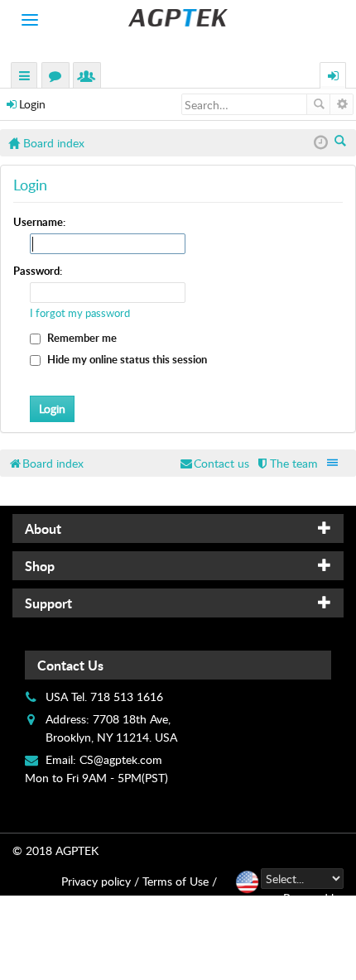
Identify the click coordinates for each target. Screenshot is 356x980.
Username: (39, 221)
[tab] (178, 528)
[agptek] (178, 18)
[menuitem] (286, 463)
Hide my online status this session (126, 359)
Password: (37, 270)
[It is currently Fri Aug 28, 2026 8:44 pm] (321, 143)
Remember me (81, 337)
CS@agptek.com (120, 759)
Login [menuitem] (333, 77)
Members (90, 77)
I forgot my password (80, 312)
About (43, 528)
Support (48, 602)
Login (32, 104)
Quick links (24, 77)
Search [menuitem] (341, 142)
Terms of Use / (179, 881)
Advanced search (341, 104)
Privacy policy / (100, 881)
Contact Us (70, 665)
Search (318, 104)
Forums (59, 77)
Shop (40, 565)
